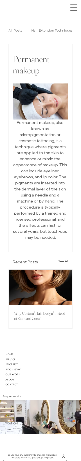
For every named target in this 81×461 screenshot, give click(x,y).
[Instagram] (14, 437)
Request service (12, 396)
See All (63, 261)
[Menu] (73, 7)
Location (10, 423)
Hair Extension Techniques (51, 30)
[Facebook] (19, 437)
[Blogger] (9, 437)
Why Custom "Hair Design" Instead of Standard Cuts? (39, 316)
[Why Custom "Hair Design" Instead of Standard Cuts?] (40, 287)
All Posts (15, 30)
